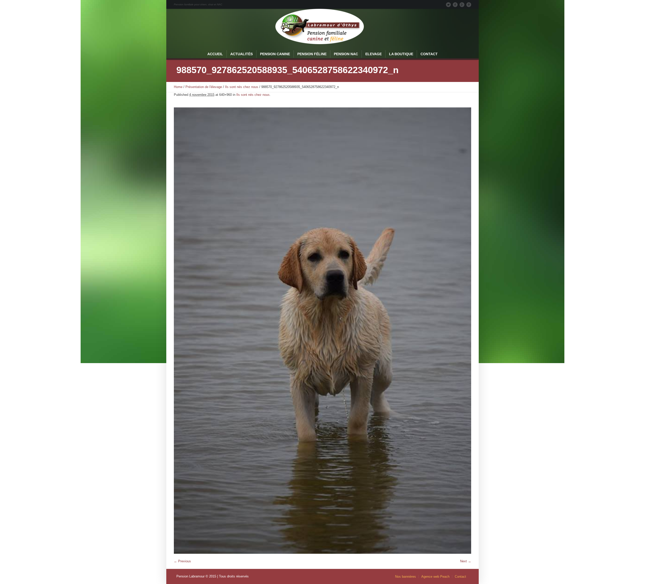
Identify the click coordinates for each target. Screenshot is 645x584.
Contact (460, 576)
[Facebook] (455, 4)
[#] (468, 4)
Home (178, 87)
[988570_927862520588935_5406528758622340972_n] (322, 330)
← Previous (182, 561)
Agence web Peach (435, 576)
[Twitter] (448, 4)
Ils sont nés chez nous (241, 87)
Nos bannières (405, 576)
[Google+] (461, 4)
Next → (465, 561)
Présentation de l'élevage (203, 87)
